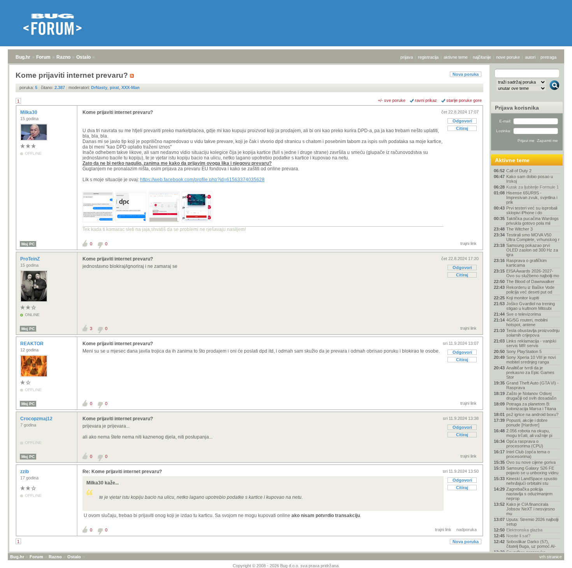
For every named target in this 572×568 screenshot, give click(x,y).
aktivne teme (456, 57)
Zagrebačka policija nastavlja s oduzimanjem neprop (529, 494)
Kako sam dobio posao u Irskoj (529, 179)
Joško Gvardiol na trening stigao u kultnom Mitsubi (530, 306)
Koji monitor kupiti (522, 297)
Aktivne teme (512, 160)
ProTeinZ (30, 259)
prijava (406, 57)
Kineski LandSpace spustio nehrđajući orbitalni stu (531, 481)
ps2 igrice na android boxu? (532, 414)
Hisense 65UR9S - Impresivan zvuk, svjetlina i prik (531, 197)
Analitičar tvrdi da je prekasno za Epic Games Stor (530, 372)
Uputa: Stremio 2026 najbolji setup (532, 521)
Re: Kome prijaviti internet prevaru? (122, 471)
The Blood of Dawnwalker (530, 281)
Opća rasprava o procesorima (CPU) (524, 443)
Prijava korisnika (517, 108)
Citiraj (462, 128)
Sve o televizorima (523, 314)
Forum (43, 57)
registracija (428, 57)
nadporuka (466, 529)
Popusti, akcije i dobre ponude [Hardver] (526, 422)
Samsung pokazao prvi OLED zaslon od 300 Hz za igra (532, 250)
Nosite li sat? (518, 535)
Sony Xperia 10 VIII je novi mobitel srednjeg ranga (531, 359)
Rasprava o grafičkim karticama (526, 262)
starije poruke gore (464, 100)
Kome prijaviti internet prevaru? (117, 112)
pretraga (548, 57)
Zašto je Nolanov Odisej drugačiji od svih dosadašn (531, 395)
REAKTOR (32, 343)
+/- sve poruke (391, 100)
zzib (25, 471)
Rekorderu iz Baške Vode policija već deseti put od (530, 289)
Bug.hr (23, 57)
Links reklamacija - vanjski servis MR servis (531, 343)
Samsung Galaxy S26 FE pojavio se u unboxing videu (532, 470)
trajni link (468, 243)
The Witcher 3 (519, 229)
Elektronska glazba (524, 530)
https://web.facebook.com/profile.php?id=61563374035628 (202, 179)
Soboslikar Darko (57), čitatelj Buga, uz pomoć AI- (531, 544)
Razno (63, 57)
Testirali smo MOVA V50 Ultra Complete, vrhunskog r (533, 237)
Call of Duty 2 (519, 170)
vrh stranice (550, 556)
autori (530, 57)
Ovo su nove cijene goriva (531, 462)
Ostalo (83, 57)
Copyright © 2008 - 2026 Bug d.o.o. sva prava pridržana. (286, 565)
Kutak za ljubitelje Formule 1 (532, 187)
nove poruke (508, 57)
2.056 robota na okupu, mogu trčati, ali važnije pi (529, 433)
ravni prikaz (426, 100)
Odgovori (462, 121)
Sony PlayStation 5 (524, 351)
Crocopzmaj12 (37, 418)
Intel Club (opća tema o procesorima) (528, 454)
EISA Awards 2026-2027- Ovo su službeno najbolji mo (532, 273)
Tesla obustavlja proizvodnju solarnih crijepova (533, 332)
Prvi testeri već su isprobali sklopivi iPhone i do (531, 210)
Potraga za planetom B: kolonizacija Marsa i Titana (531, 406)
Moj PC (28, 244)
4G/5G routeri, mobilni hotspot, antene (526, 322)
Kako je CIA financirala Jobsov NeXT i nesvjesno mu (530, 509)
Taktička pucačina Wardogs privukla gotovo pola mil (532, 220)
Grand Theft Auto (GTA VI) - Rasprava (532, 385)
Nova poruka (466, 74)
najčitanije (482, 57)
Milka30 (29, 112)
